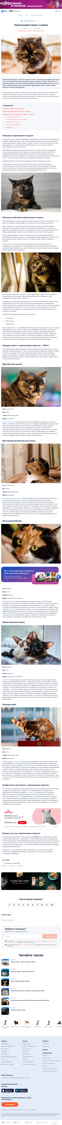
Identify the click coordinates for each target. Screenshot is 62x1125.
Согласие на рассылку (49, 1063)
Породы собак (5, 1043)
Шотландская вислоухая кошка (17, 119)
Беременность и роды (7, 1064)
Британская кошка (13, 117)
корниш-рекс (16, 761)
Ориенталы (6, 680)
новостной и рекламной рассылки (26, 944)
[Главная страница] (4, 12)
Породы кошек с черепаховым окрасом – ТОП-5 (18, 114)
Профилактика (5, 1054)
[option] (31, 963)
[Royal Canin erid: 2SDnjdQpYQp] (31, 818)
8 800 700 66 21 (7, 1075)
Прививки (4, 1051)
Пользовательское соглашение (51, 1060)
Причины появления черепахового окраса (16, 111)
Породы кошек (27, 1043)
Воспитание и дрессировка (9, 1056)
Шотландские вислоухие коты (12, 498)
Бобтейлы (13, 609)
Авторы (45, 1049)
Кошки (25, 1041)
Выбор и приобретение (7, 1046)
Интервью (45, 1043)
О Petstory (45, 1055)
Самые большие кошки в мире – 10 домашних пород (27, 990)
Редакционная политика (49, 1068)
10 (52, 905)
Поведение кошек (28, 1056)
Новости (46, 1041)
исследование (30, 792)
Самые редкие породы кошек (20, 981)
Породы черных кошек (18, 1010)
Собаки (4, 1041)
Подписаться (10, 1104)
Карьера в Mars (47, 1058)
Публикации (46, 1046)
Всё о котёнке (27, 1048)
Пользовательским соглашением (20, 941)
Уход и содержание (6, 1061)
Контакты (45, 1065)
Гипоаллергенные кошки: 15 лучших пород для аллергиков (30, 1000)
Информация (47, 1053)
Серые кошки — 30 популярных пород (23, 962)
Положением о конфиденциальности (35, 941)
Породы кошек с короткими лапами (22, 971)
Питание (3, 1059)
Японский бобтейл (13, 122)
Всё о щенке (4, 1048)
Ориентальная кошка (13, 124)
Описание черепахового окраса (13, 108)
